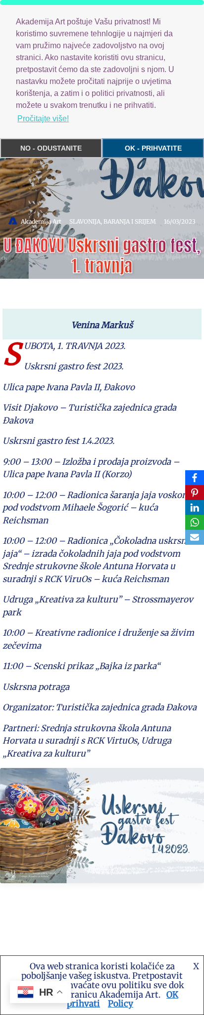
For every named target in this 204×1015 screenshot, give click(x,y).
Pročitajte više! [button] (43, 118)
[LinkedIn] (194, 507)
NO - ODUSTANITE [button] (51, 148)
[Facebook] (194, 477)
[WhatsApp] (194, 522)
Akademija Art (41, 221)
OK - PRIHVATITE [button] (153, 148)
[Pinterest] (194, 492)
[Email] (194, 537)
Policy (120, 1003)
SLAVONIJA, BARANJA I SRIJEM (112, 221)
